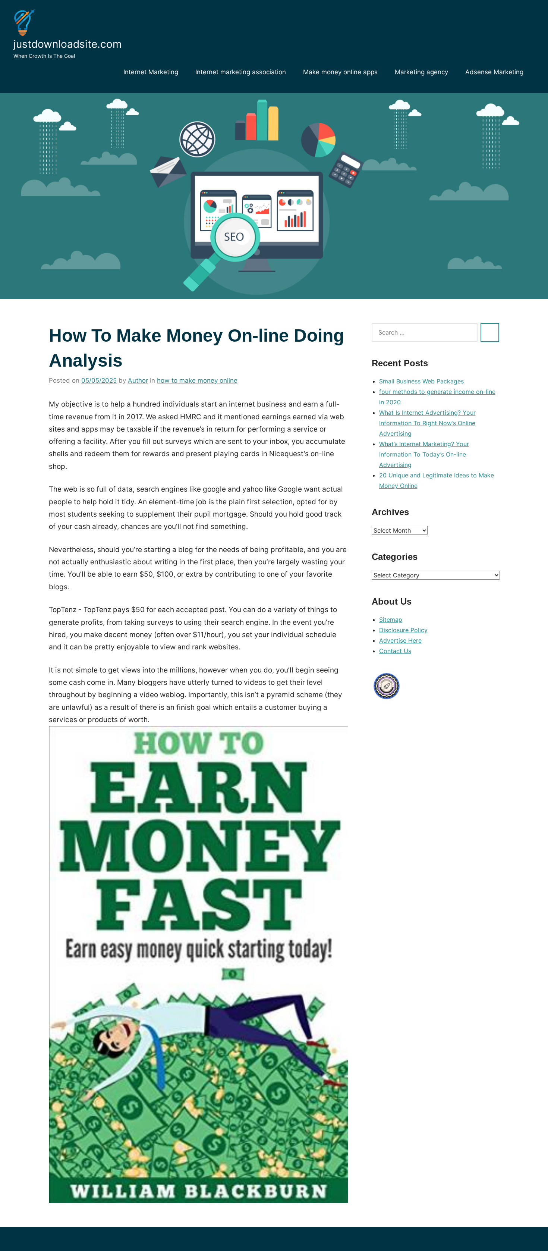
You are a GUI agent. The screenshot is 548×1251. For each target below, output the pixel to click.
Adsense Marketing (494, 72)
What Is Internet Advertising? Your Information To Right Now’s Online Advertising (427, 423)
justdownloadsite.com (67, 44)
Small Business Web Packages (421, 381)
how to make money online (197, 380)
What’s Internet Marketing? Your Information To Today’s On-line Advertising (424, 454)
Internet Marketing (150, 72)
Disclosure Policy (403, 630)
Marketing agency (421, 72)
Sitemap (390, 619)
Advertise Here (400, 640)
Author (138, 380)
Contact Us (395, 651)
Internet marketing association (240, 72)
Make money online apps (340, 72)
